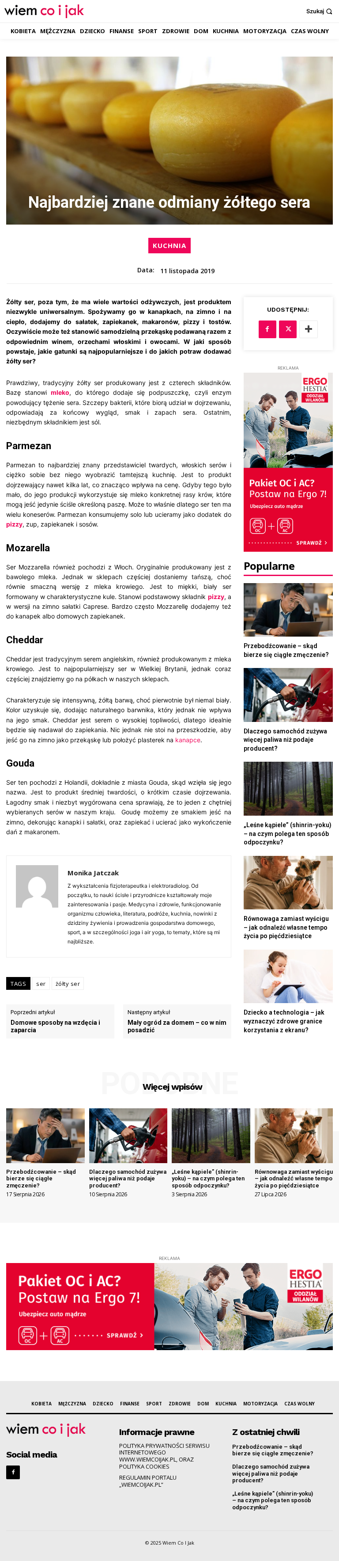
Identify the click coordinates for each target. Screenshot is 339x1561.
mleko (60, 392)
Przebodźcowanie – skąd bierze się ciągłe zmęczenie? (41, 1178)
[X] (288, 329)
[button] (320, 11)
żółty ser (68, 984)
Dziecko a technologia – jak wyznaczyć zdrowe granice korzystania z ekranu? (284, 1021)
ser (41, 984)
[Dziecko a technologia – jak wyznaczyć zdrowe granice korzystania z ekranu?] (288, 976)
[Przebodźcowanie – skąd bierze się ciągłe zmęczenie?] (288, 610)
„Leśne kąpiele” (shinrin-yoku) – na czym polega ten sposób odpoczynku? (287, 833)
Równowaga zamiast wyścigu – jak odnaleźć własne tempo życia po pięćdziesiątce (286, 927)
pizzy (14, 524)
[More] (308, 329)
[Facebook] (267, 329)
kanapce (187, 740)
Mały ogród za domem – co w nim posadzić (177, 1026)
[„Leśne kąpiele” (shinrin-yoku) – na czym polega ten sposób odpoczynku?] (288, 788)
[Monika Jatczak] (37, 906)
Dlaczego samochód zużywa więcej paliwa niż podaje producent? (285, 740)
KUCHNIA (169, 245)
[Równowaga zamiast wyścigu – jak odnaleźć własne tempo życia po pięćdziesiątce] (288, 882)
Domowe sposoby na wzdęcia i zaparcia (55, 1026)
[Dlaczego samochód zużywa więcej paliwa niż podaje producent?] (288, 694)
